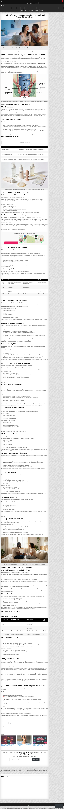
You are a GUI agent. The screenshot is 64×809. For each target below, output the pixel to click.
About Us (31, 3)
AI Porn (9, 8)
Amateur (14, 8)
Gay (30, 8)
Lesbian (39, 8)
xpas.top (2, 806)
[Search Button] (62, 1)
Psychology (55, 8)
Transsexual (31, 10)
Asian (22, 8)
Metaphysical (44, 8)
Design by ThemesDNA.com (31, 805)
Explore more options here (11, 242)
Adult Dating (3, 8)
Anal (18, 8)
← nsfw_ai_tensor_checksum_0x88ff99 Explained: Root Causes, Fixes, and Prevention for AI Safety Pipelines (11, 770)
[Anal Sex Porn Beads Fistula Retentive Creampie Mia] (8, 739)
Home (27, 3)
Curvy (26, 8)
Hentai (36, 3)
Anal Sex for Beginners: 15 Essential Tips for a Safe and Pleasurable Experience (24, 16)
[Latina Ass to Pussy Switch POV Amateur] (24, 739)
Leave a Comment (22, 19)
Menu (3, 1)
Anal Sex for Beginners (27, 764)
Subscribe (35, 759)
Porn (50, 8)
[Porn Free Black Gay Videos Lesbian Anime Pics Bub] (40, 739)
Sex (22, 10)
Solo (25, 10)
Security (61, 8)
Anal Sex (28, 19)
